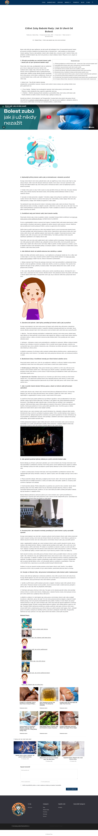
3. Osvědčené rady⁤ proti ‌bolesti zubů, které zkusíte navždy (67, 67)
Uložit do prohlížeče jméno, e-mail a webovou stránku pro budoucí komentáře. (41, 785)
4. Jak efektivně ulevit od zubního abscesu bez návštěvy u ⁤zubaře (69, 68)
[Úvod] (33, 40)
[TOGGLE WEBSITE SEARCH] (92, 2)
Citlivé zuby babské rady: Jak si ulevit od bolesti (54, 40)
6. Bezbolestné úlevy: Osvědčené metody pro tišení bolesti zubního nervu (70, 72)
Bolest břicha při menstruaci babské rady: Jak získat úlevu (49, 758)
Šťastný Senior (49, 36)
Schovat (77, 60)
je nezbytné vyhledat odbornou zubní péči (38, 100)
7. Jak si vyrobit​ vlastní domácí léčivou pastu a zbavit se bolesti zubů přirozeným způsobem (75, 73)
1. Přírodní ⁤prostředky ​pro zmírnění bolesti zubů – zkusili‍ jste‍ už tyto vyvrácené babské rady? (75, 63)
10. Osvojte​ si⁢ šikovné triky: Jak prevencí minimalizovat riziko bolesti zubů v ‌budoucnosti (74, 79)
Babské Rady (35, 34)
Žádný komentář (66, 34)
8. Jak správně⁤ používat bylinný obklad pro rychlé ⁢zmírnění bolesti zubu (70, 75)
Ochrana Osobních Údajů (56, 826)
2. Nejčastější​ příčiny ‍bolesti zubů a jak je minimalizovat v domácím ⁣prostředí (71, 65)
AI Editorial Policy (49, 834)
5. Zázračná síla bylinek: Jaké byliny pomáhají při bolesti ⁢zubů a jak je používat (72, 70)
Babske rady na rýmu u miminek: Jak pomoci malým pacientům (25, 756)
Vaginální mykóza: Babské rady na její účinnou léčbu (73, 758)
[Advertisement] (49, 15)
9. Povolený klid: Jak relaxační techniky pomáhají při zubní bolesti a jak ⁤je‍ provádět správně (75, 77)
